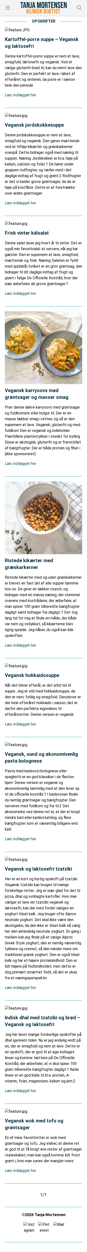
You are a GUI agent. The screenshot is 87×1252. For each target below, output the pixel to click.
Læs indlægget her (20, 95)
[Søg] (79, 8)
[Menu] (7, 8)
